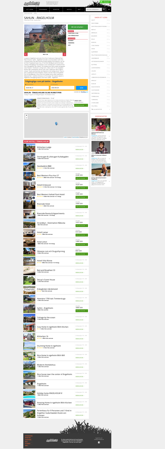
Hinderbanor (95, 58)
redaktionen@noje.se (99, 439)
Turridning (94, 99)
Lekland (93, 71)
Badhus (93, 29)
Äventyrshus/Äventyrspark (99, 26)
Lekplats (93, 74)
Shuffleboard (95, 90)
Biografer (94, 36)
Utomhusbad (95, 103)
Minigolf (93, 80)
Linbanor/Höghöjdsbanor (98, 77)
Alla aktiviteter (97, 109)
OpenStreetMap (75, 137)
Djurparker (94, 52)
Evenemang (43, 9)
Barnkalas (94, 33)
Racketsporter (95, 87)
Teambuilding (95, 96)
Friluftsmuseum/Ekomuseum (99, 55)
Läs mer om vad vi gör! (75, 442)
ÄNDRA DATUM (79, 149)
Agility (93, 20)
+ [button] (26, 115)
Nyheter (56, 9)
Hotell (69, 9)
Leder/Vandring (95, 68)
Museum (93, 83)
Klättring (94, 64)
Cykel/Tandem (95, 45)
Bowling (93, 42)
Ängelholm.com (28, 13)
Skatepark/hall (95, 93)
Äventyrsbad (94, 23)
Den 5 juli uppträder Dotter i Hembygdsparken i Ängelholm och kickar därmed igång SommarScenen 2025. (99, 182)
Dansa (93, 48)
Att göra (29, 9)
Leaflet (65, 137)
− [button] (26, 118)
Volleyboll (94, 106)
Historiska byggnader (97, 61)
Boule (93, 39)
